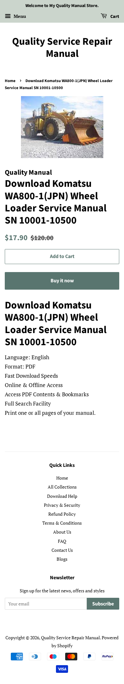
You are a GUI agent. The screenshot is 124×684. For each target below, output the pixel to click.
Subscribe (103, 603)
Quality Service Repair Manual (62, 47)
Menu (19, 16)
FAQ (62, 541)
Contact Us (62, 550)
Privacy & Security (62, 505)
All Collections (62, 487)
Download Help (62, 496)
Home (10, 81)
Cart (114, 16)
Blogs (62, 559)
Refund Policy (62, 514)
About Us (62, 532)
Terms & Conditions (62, 523)
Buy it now (62, 280)
